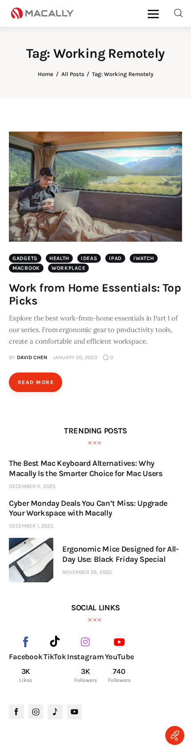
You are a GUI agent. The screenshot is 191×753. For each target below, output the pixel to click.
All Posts (72, 74)
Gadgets (25, 258)
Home (45, 74)
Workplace (68, 268)
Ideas (89, 258)
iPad (115, 258)
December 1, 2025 (31, 526)
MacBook (26, 268)
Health (59, 258)
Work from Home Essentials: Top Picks (95, 294)
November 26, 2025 (87, 572)
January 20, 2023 (75, 357)
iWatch (143, 258)
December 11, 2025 (32, 486)
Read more (36, 382)
